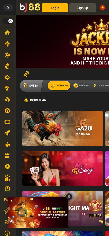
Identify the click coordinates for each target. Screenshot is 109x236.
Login (55, 8)
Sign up (82, 8)
